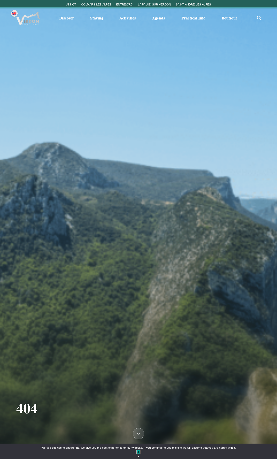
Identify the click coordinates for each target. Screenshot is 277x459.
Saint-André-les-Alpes (193, 4)
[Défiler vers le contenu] (138, 434)
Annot (71, 4)
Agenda (158, 18)
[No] (138, 456)
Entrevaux (124, 4)
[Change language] (14, 13)
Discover (66, 18)
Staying (96, 18)
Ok (138, 452)
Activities (127, 18)
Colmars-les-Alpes (96, 4)
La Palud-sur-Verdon (154, 4)
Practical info (193, 18)
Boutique (229, 18)
